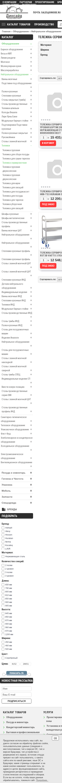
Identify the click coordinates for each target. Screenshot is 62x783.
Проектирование (44, 2)
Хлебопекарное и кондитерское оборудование (17, 439)
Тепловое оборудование (16, 425)
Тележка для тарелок (12, 200)
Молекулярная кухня (16, 66)
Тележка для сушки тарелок (16, 158)
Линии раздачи (16, 57)
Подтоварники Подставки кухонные (17, 127)
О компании (9, 2)
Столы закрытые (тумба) (17, 99)
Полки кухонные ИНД (17, 325)
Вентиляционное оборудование (16, 464)
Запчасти (17, 497)
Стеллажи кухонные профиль (17, 253)
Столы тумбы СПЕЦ (17, 374)
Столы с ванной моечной (17, 141)
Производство (44, 24)
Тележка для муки (11, 183)
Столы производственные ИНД (17, 315)
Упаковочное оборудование (16, 429)
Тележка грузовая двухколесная (11, 169)
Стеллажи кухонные (17, 95)
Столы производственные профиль (17, 224)
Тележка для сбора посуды (15, 154)
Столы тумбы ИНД (17, 321)
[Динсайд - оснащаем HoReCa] (14, 12)
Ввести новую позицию (17, 387)
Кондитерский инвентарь (20, 727)
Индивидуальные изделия (17, 292)
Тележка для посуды (12, 195)
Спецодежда (17, 503)
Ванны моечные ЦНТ (17, 230)
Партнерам (26, 2)
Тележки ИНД (17, 304)
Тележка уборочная (12, 204)
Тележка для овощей (12, 187)
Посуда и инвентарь (17, 473)
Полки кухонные (17, 91)
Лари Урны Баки (17, 116)
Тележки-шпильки (17, 108)
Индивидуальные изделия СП (17, 380)
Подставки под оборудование (17, 85)
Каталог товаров (18, 24)
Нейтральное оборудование (16, 74)
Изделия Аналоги (17, 337)
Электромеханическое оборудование (16, 456)
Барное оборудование (16, 49)
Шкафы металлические (17, 218)
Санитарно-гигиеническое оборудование (16, 419)
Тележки (17, 145)
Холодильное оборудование (16, 448)
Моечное (16, 62)
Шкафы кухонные (17, 214)
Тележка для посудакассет (15, 191)
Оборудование (17, 44)
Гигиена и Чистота (17, 479)
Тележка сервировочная (14, 162)
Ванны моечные (17, 79)
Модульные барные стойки (17, 120)
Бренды (12, 509)
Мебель (17, 491)
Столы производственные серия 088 (17, 393)
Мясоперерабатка (16, 70)
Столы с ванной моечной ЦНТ (17, 265)
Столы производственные (17, 104)
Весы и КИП (16, 53)
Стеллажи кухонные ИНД (14, 279)
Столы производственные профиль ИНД (17, 409)
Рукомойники (17, 137)
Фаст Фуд (16, 433)
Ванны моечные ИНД (17, 296)
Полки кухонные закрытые (17, 133)
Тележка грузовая (11, 150)
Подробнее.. (42, 780)
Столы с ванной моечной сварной (17, 368)
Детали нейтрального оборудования (17, 286)
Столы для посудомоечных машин (17, 331)
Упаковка (17, 485)
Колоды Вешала (17, 112)
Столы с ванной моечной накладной (17, 360)
